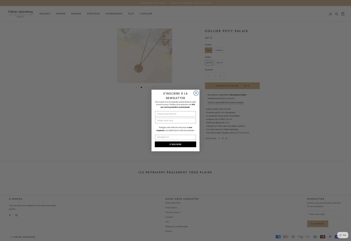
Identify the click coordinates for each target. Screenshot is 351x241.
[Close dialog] (196, 93)
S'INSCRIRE (175, 144)
